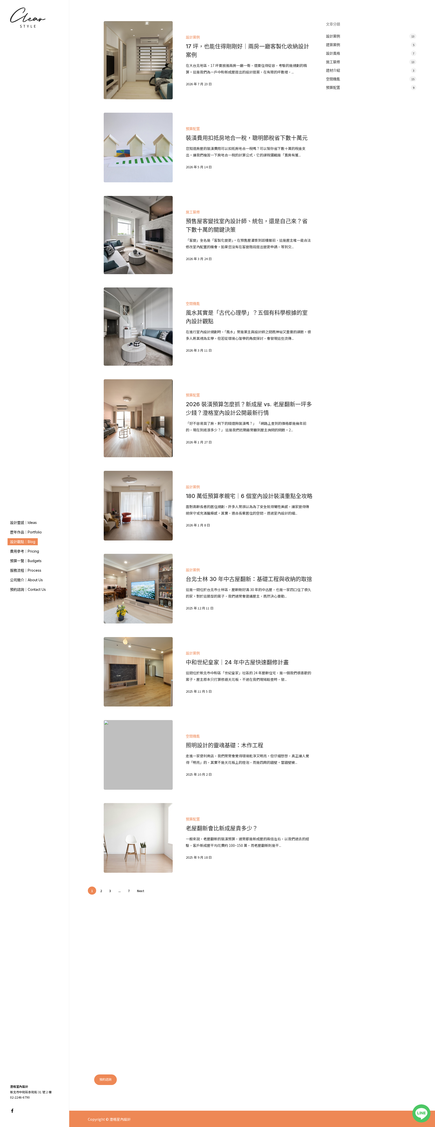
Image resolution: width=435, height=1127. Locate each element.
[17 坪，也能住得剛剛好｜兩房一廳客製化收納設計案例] (138, 60)
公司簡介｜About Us (353, 989)
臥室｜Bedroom (275, 964)
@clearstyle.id (289, 1088)
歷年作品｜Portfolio (353, 955)
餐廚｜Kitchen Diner (279, 972)
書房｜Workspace (276, 989)
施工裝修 (193, 212)
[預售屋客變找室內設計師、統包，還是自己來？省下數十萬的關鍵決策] (138, 235)
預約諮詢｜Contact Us (355, 997)
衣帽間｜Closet (274, 1005)
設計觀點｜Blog (350, 964)
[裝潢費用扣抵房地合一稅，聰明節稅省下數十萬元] (138, 147)
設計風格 (333, 53)
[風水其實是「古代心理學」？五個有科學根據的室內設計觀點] (138, 326)
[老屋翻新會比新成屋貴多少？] (138, 838)
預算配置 (193, 129)
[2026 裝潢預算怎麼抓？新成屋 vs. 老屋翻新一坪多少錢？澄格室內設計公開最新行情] (138, 418)
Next (140, 891)
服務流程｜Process (352, 980)
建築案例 (333, 45)
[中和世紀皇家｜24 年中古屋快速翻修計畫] (138, 672)
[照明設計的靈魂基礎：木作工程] (138, 755)
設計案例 (193, 37)
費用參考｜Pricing (352, 972)
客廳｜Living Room (278, 955)
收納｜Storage (274, 980)
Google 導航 (330, 1069)
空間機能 (193, 303)
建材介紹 (333, 70)
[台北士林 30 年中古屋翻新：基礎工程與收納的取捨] (138, 588)
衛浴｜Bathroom (276, 997)
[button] (105, 1079)
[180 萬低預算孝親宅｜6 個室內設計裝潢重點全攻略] (138, 505)
